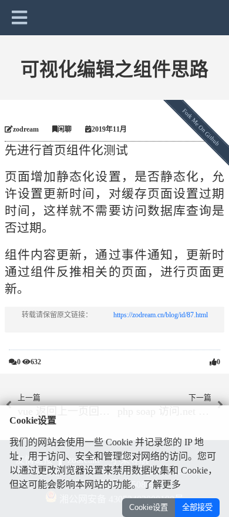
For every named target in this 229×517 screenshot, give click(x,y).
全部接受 (197, 507)
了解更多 (162, 484)
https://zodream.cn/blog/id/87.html (160, 315)
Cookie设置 (148, 507)
